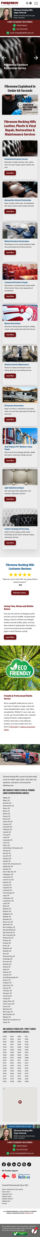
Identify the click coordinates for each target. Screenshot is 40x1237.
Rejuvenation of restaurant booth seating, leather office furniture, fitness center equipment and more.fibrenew (19, 288)
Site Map (4, 1203)
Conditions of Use (7, 1194)
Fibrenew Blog (6, 1201)
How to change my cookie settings (15, 1230)
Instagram (9, 1164)
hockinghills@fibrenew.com (24, 33)
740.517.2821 (24, 29)
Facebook (4, 1164)
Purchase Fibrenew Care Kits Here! (20, 1126)
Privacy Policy (6, 1192)
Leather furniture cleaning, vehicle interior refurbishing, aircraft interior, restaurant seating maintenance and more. (19, 534)
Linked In (14, 1164)
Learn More (10, 173)
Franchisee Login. (29, 1213)
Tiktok (29, 1164)
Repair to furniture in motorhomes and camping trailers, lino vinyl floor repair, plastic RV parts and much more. (19, 411)
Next (36, 58)
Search (27, 3)
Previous (4, 58)
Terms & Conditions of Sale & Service (12, 1189)
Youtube (19, 1164)
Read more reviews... (20, 593)
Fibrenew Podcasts (7, 1199)
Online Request (22, 25)
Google (24, 1164)
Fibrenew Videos (6, 1196)
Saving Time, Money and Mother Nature (18, 608)
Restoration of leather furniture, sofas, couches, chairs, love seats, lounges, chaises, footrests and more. (19, 165)
